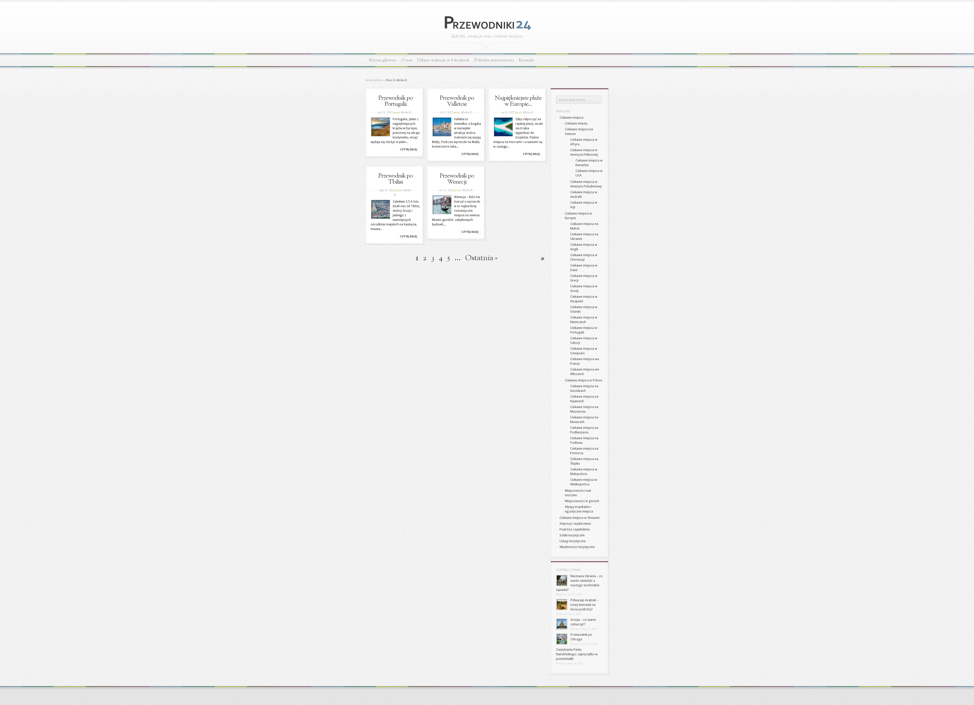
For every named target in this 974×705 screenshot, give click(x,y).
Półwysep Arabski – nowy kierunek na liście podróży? (584, 604)
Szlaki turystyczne (572, 535)
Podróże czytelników (575, 529)
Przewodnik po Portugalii (395, 101)
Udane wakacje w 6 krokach (443, 60)
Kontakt (526, 60)
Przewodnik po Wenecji (457, 179)
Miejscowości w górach (582, 501)
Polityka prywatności (494, 60)
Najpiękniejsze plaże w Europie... (518, 101)
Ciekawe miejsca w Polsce (583, 380)
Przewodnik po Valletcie (457, 101)
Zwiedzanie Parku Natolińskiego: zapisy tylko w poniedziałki (577, 654)
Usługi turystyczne (573, 541)
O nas (406, 60)
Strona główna (382, 60)
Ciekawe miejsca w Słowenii (580, 518)
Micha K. (406, 112)
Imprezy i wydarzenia (575, 523)
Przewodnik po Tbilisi (395, 179)
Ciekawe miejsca (571, 117)
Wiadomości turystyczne (577, 547)
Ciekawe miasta (576, 123)
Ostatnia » (481, 258)
